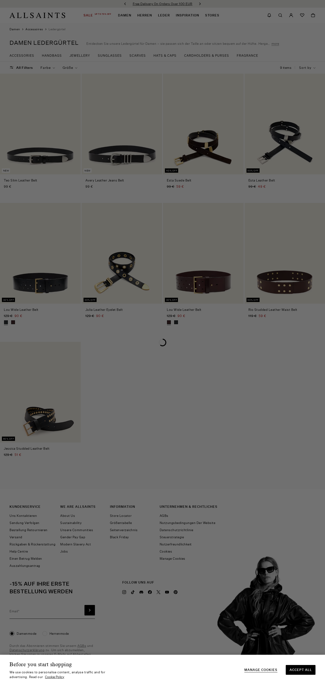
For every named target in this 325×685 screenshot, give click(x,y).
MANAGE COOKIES (260, 670)
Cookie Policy (54, 677)
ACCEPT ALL (301, 670)
